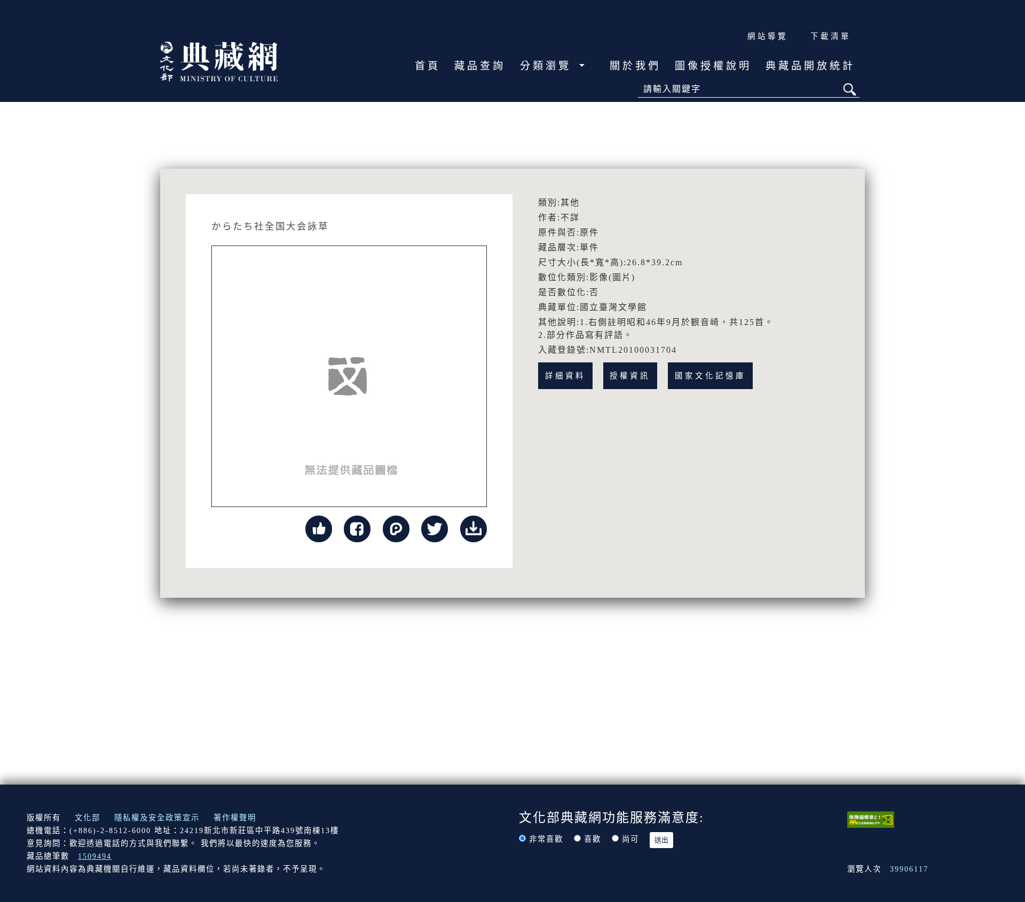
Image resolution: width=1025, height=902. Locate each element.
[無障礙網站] (870, 818)
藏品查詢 (480, 66)
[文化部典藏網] (219, 60)
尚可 (630, 839)
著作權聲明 (235, 817)
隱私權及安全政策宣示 (157, 817)
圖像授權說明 (713, 66)
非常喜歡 (546, 839)
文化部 (87, 817)
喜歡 (592, 839)
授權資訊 (630, 375)
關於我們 (635, 66)
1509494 (95, 856)
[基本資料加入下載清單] (473, 528)
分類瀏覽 (548, 66)
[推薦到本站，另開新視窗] (318, 528)
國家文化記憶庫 (710, 375)
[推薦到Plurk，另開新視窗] (396, 528)
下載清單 (830, 36)
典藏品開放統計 (810, 66)
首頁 (427, 66)
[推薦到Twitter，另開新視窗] (434, 528)
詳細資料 (565, 375)
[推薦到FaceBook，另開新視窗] (357, 528)
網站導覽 (767, 36)
